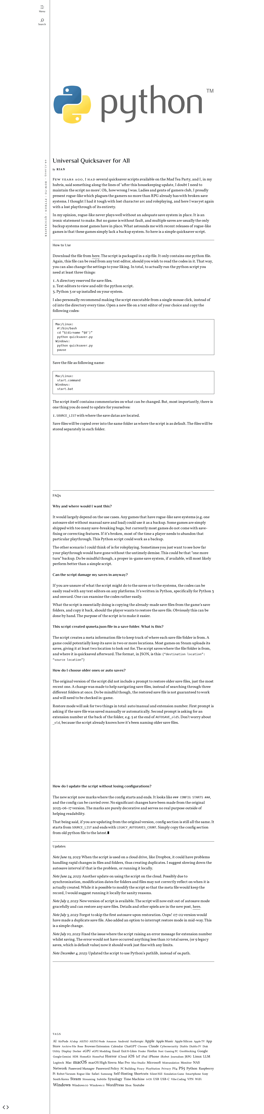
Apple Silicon (183, 1042)
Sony (205, 1074)
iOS (131, 1056)
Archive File (69, 1047)
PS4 (174, 1069)
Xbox (128, 1086)
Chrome (142, 1047)
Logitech (58, 1063)
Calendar (117, 1046)
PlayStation (153, 1069)
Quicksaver (45, 226)
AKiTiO (83, 1042)
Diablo (184, 1047)
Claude (154, 1046)
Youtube (138, 1085)
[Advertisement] (133, 35)
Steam (75, 1079)
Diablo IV (195, 1047)
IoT (138, 1057)
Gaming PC (171, 1052)
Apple (149, 1041)
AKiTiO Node (97, 1042)
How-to (45, 188)
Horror (111, 1056)
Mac (69, 1063)
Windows (62, 1085)
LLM (206, 1056)
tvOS (149, 1080)
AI (55, 1041)
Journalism (177, 1057)
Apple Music (164, 1041)
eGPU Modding (101, 1052)
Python (45, 205)
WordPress (115, 1085)
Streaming (88, 1080)
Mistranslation (170, 1063)
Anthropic (136, 1042)
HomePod (98, 1057)
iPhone (154, 1056)
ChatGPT (130, 1046)
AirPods (63, 1042)
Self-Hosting (123, 1073)
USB (156, 1079)
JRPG (188, 1057)
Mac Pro (124, 1063)
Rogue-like (83, 1074)
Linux (197, 1056)
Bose (80, 1047)
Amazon (111, 1042)
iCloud (122, 1057)
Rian (61, 169)
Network (60, 1068)
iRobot (165, 1057)
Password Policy (107, 1069)
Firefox (152, 1051)
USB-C (165, 1079)
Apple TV (199, 1042)
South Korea (61, 1079)
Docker (77, 1052)
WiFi (198, 1079)
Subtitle (101, 1080)
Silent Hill (156, 1074)
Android (123, 1042)
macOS (80, 1062)
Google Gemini (62, 1057)
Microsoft (154, 1063)
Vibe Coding (178, 1080)
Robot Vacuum (66, 1074)
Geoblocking (188, 1052)
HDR (75, 1057)
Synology (115, 1079)
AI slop (74, 1042)
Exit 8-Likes (129, 1051)
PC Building (128, 1069)
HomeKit (85, 1057)
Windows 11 (97, 1086)
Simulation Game (174, 1074)
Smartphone (193, 1074)
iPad (144, 1057)
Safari (95, 1074)
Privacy (166, 1069)
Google (202, 1051)
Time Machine (134, 1079)
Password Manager (81, 1069)
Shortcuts (141, 1073)
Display (66, 1052)
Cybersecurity (169, 1047)
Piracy (140, 1069)
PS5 (182, 1068)
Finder (142, 1052)
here (95, 256)
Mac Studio (138, 1063)
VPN (190, 1079)
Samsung (106, 1074)
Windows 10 (80, 1086)
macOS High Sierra (102, 1063)
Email (116, 1051)
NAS (196, 1063)
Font (160, 1052)
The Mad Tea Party (68, 4)
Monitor (186, 1063)
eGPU (87, 1051)
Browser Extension (97, 1046)
